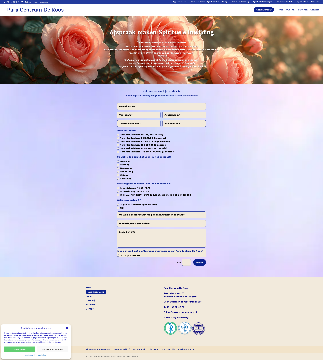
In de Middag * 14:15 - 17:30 (135, 191)
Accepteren (19, 349)
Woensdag (126, 168)
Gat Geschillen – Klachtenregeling (178, 349)
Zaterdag (125, 178)
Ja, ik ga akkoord (130, 255)
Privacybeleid (41, 355)
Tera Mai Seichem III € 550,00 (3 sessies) (143, 145)
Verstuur (200, 262)
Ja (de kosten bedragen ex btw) (138, 204)
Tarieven (303, 10)
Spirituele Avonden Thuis (308, 2)
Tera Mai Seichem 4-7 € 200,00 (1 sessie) (143, 148)
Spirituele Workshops (286, 2)
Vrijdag (124, 175)
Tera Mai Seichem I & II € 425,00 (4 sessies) (145, 141)
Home (280, 10)
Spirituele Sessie (198, 2)
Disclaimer (154, 349)
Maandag (125, 161)
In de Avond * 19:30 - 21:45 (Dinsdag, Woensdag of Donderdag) (156, 195)
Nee (122, 208)
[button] (67, 328)
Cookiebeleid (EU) (121, 349)
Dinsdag (124, 165)
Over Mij (290, 10)
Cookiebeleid (29, 355)
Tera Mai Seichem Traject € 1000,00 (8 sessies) (147, 152)
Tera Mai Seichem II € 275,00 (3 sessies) (143, 138)
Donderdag (126, 171)
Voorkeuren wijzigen (52, 349)
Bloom (135, 356)
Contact (314, 10)
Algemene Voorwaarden (98, 349)
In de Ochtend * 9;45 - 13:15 (135, 188)
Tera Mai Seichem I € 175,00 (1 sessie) (141, 134)
